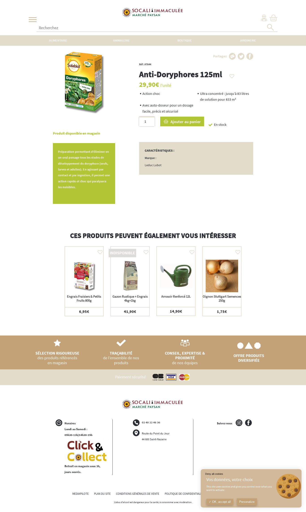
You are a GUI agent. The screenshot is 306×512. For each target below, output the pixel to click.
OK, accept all (221, 501)
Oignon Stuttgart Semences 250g (222, 298)
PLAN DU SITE (102, 494)
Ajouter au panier (185, 121)
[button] (231, 75)
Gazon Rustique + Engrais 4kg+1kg (130, 298)
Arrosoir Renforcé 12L (176, 296)
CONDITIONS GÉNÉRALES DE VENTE (137, 494)
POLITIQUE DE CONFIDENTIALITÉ (184, 494)
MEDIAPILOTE (80, 494)
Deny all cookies (214, 474)
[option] (84, 281)
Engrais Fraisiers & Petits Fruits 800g (84, 298)
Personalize (246, 501)
